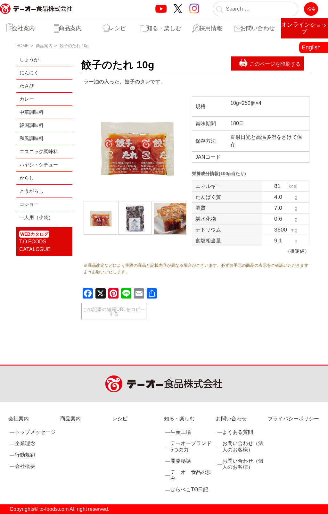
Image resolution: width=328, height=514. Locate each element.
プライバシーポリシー (293, 418)
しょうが (29, 59)
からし (27, 178)
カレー (27, 99)
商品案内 (70, 28)
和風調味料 (32, 138)
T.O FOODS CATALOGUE (35, 242)
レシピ (117, 28)
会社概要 (25, 466)
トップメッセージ (35, 432)
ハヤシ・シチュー (39, 164)
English (311, 47)
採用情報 (210, 28)
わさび (27, 85)
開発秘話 (180, 461)
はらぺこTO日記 (189, 489)
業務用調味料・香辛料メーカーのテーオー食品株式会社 (36, 15)
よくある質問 (237, 432)
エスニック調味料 (39, 151)
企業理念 (25, 443)
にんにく (29, 72)
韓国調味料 (32, 125)
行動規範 (25, 455)
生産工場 (180, 432)
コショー (29, 204)
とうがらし (32, 191)
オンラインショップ (304, 28)
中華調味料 (32, 112)
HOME (22, 45)
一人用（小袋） (36, 217)
